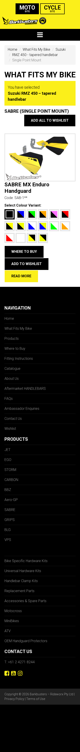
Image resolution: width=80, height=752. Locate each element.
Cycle (52, 8)
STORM (10, 470)
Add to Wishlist (26, 264)
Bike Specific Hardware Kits (26, 561)
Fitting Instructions (18, 358)
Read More (21, 276)
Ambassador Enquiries (21, 408)
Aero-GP (11, 500)
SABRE (9, 510)
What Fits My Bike (36, 49)
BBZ (7, 490)
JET (7, 450)
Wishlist (10, 428)
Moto (27, 8)
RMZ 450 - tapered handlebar (35, 55)
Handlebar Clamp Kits (21, 581)
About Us (11, 378)
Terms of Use (35, 699)
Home (12, 49)
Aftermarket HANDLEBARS (25, 388)
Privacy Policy (14, 699)
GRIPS (9, 520)
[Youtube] (13, 673)
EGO (7, 460)
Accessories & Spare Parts (25, 601)
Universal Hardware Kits (22, 571)
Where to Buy (24, 251)
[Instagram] (20, 673)
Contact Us (13, 418)
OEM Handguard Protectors (25, 641)
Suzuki (61, 49)
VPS (7, 540)
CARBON (11, 480)
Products (11, 338)
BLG (7, 530)
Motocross (13, 611)
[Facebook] (6, 673)
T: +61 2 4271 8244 (19, 662)
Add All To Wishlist (50, 120)
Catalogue (12, 368)
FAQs (8, 398)
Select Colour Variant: (22, 205)
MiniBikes (11, 621)
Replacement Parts (19, 591)
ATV (7, 631)
